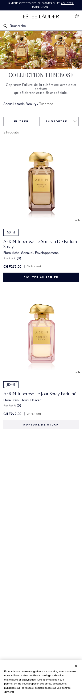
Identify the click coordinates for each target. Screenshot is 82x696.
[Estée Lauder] (41, 16)
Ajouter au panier (41, 277)
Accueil (8, 104)
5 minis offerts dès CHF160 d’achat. (41, 5)
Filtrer (21, 121)
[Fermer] (76, 665)
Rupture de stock (41, 424)
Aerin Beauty (26, 104)
